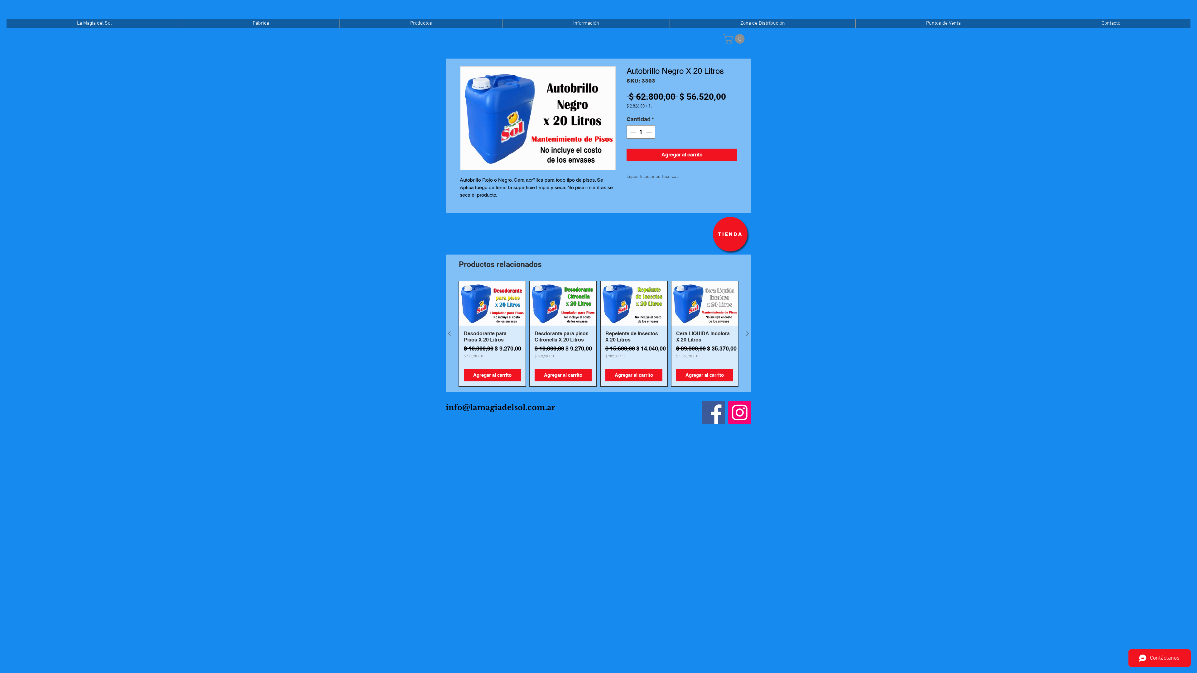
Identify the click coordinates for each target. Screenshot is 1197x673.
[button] (735, 39)
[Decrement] (632, 132)
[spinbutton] (641, 132)
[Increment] (649, 132)
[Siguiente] (747, 333)
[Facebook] (713, 412)
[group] (598, 333)
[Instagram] (739, 412)
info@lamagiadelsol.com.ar (500, 407)
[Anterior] (449, 333)
